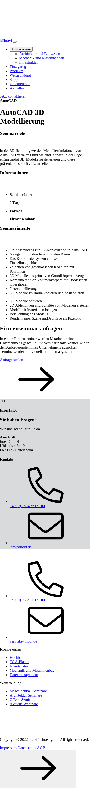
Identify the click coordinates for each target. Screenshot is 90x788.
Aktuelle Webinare (24, 704)
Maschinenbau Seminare (28, 691)
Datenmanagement (24, 675)
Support (16, 80)
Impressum (8, 748)
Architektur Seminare (26, 695)
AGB (41, 748)
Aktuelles (17, 88)
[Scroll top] (38, 769)
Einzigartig (18, 67)
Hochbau (17, 657)
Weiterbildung (20, 75)
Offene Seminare (22, 700)
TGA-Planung (20, 662)
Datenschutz (27, 748)
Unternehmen (20, 84)
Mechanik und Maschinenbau (41, 58)
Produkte (16, 71)
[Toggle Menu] (15, 42)
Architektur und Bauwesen (39, 54)
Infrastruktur (28, 62)
